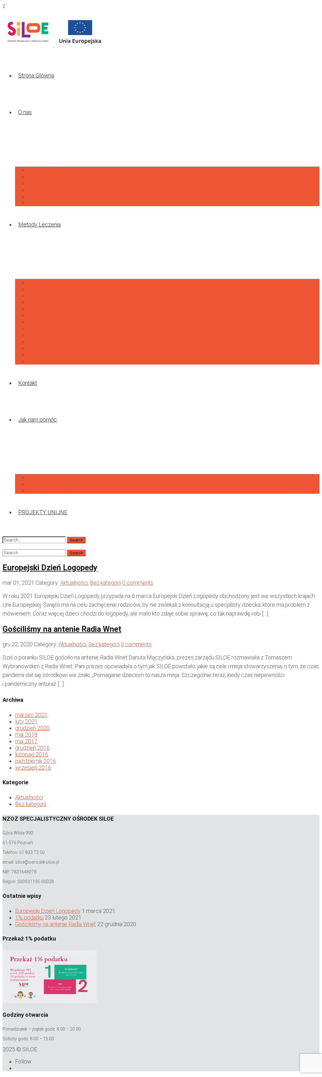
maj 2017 (26, 741)
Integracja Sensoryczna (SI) (61, 288)
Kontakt (27, 383)
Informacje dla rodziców (57, 189)
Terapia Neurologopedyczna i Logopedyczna (82, 308)
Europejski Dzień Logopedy (50, 567)
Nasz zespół (43, 176)
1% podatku (29, 917)
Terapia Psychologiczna (57, 321)
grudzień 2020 (32, 728)
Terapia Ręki (42, 335)
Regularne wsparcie (52, 490)
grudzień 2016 (32, 747)
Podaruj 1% (41, 484)
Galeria (36, 203)
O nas (25, 112)
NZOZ (35, 183)
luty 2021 (26, 721)
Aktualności (41, 170)
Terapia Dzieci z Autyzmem (60, 302)
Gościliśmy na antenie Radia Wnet (62, 629)
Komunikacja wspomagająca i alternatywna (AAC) (87, 328)
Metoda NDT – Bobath (55, 354)
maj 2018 (26, 734)
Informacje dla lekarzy (54, 196)
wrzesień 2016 (33, 767)
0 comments (137, 582)
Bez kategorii (105, 582)
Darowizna (40, 477)
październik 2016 (35, 761)
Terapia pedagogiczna (54, 315)
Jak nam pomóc (37, 419)
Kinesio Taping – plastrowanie (64, 348)
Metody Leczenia (39, 224)
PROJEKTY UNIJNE (42, 512)
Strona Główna (36, 75)
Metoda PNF (43, 282)
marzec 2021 (31, 715)
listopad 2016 (31, 754)
